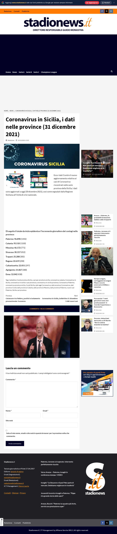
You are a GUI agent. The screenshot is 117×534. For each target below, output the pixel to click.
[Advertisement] (58, 52)
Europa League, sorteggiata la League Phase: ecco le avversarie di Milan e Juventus (102, 283)
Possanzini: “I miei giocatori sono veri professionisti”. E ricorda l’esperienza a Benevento (102, 303)
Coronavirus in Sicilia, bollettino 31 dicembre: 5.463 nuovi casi (60, 298)
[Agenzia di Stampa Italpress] (97, 383)
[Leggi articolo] (86, 220)
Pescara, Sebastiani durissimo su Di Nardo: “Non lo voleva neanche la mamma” (102, 321)
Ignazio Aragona (17, 471)
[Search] (111, 71)
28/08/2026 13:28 (100, 313)
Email (45, 411)
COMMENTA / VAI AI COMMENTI (42, 309)
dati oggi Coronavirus (43, 285)
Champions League (49, 72)
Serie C (36, 72)
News (14, 72)
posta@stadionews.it (12, 477)
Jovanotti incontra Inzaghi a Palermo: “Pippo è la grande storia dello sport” (58, 494)
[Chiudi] (114, 2)
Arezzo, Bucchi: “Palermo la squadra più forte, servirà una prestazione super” (58, 505)
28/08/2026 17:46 (100, 244)
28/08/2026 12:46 (100, 331)
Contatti (17, 11)
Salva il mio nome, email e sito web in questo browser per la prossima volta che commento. (37, 434)
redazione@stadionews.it (14, 483)
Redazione (7, 11)
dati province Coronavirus (61, 285)
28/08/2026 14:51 (98, 272)
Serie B (29, 72)
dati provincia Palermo (58, 288)
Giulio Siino (88, 174)
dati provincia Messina (42, 288)
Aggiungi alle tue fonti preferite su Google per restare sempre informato (39, 3)
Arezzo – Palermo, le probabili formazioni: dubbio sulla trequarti (102, 217)
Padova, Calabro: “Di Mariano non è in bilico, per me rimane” (97, 267)
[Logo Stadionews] (95, 478)
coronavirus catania (58, 280)
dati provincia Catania (25, 288)
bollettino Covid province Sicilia (20, 280)
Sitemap (15, 493)
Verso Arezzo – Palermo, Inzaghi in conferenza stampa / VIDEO (54, 473)
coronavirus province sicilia (15, 285)
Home (8, 72)
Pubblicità (25, 11)
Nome (9, 411)
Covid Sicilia (30, 285)
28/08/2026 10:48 (100, 226)
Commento (11, 379)
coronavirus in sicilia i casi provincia (23, 282)
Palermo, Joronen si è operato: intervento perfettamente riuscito (102, 234)
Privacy (23, 493)
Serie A (21, 72)
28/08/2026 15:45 (98, 174)
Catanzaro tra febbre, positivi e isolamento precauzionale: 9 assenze (23, 298)
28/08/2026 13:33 (100, 293)
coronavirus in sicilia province (47, 282)
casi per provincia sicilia (41, 280)
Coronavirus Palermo (66, 282)
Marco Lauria (24, 486)
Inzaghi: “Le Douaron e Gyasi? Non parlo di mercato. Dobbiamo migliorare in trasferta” (96, 166)
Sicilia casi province (19, 290)
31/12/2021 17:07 (23, 140)
